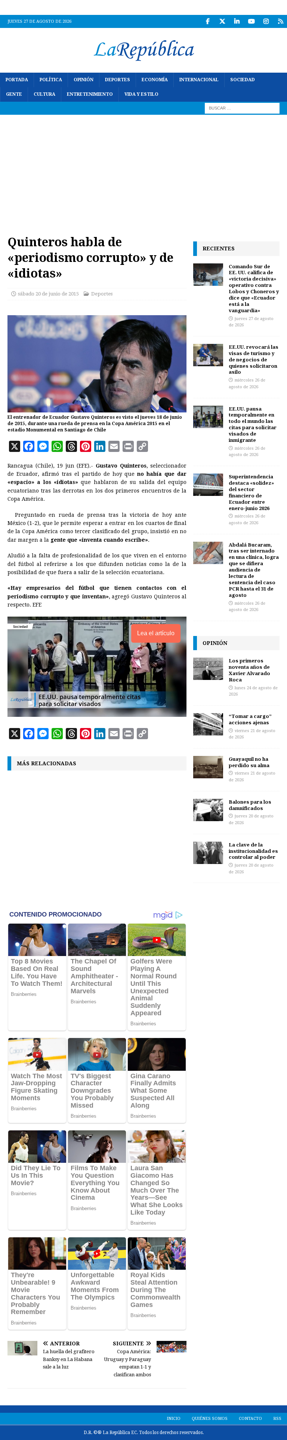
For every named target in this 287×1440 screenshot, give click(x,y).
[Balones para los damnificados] (208, 810)
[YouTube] (251, 21)
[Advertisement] (143, 170)
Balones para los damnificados (250, 804)
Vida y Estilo (141, 94)
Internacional (199, 79)
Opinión (83, 79)
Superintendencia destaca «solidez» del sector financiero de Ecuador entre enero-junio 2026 (251, 492)
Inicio (173, 1418)
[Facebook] (207, 21)
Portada (17, 79)
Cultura (44, 94)
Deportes (117, 79)
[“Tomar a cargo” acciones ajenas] (208, 724)
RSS (277, 1418)
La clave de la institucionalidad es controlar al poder (253, 851)
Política (51, 79)
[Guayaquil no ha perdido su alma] (208, 767)
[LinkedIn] (236, 21)
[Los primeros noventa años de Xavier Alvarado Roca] (208, 669)
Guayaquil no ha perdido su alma (249, 762)
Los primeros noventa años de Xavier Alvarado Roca (249, 670)
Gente (14, 94)
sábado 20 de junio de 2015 (48, 294)
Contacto (250, 1418)
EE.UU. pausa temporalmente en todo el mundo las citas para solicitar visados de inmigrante (253, 424)
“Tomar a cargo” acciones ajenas (250, 719)
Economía (155, 79)
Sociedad (242, 79)
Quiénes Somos (210, 1418)
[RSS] (280, 21)
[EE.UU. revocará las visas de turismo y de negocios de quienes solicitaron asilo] (208, 355)
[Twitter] (222, 21)
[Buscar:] (242, 108)
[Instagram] (265, 21)
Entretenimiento (90, 94)
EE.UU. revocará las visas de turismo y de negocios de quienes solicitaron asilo (253, 360)
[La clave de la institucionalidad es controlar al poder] (208, 853)
